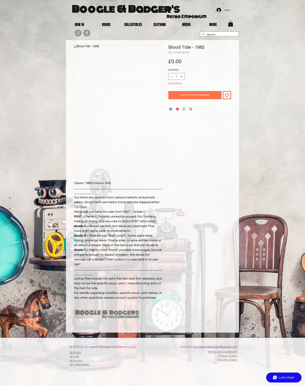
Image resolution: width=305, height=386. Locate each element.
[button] (230, 23)
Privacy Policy (228, 356)
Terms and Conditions (222, 351)
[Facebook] (86, 33)
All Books (76, 360)
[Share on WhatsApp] (184, 109)
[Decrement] (171, 76)
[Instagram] (78, 33)
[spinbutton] (176, 76)
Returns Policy (227, 359)
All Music (75, 352)
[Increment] (182, 76)
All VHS (74, 356)
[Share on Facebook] (171, 109)
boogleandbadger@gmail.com (215, 347)
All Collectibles (79, 364)
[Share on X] (191, 109)
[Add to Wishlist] (227, 95)
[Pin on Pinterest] (177, 109)
